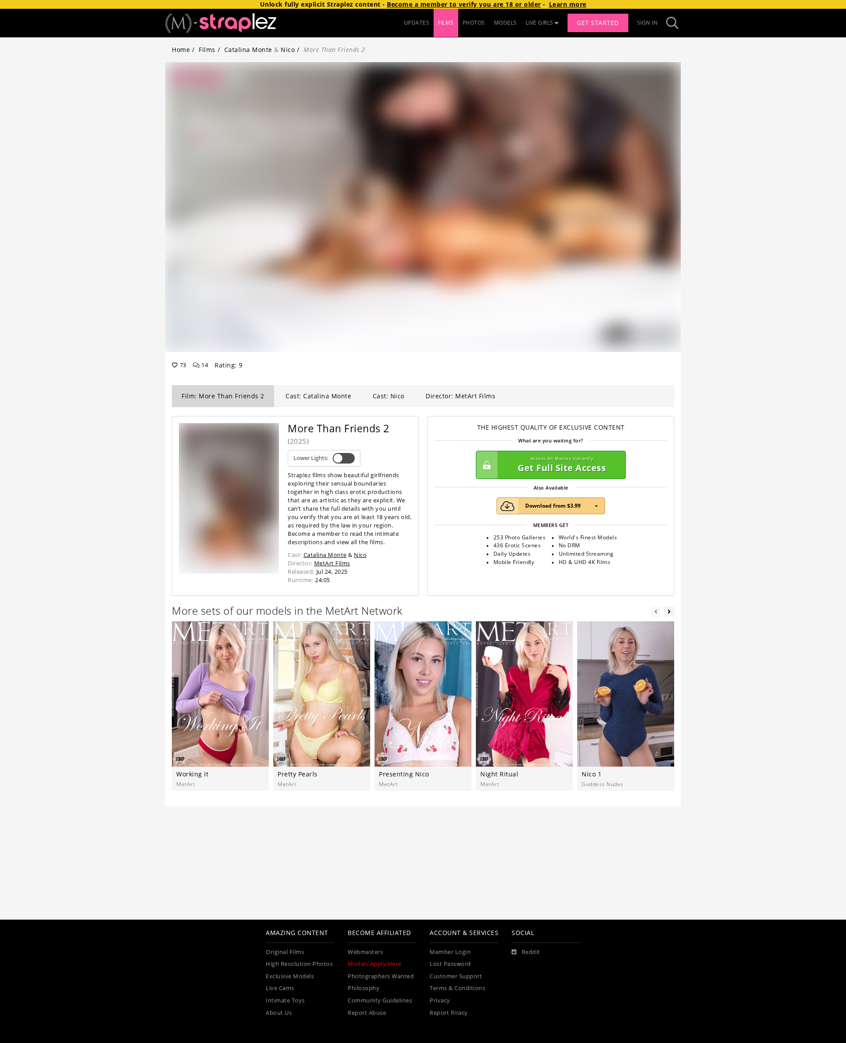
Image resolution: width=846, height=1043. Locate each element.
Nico (288, 49)
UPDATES (417, 22)
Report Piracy (449, 1013)
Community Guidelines (380, 1000)
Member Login (450, 952)
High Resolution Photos (299, 964)
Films (207, 49)
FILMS (446, 22)
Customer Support (456, 976)
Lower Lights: (310, 458)
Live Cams (280, 988)
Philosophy (363, 988)
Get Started (598, 23)
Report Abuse (367, 1013)
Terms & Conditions (457, 988)
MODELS (505, 22)
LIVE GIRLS (539, 22)
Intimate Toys (285, 1000)
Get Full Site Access (562, 465)
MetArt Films (332, 563)
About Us (279, 1013)
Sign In (647, 22)
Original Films (285, 952)
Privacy (440, 1000)
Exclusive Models (290, 976)
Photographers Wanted (381, 976)
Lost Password (450, 964)
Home (181, 49)
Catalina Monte (248, 49)
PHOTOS (474, 22)
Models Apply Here (374, 964)
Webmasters (365, 952)
